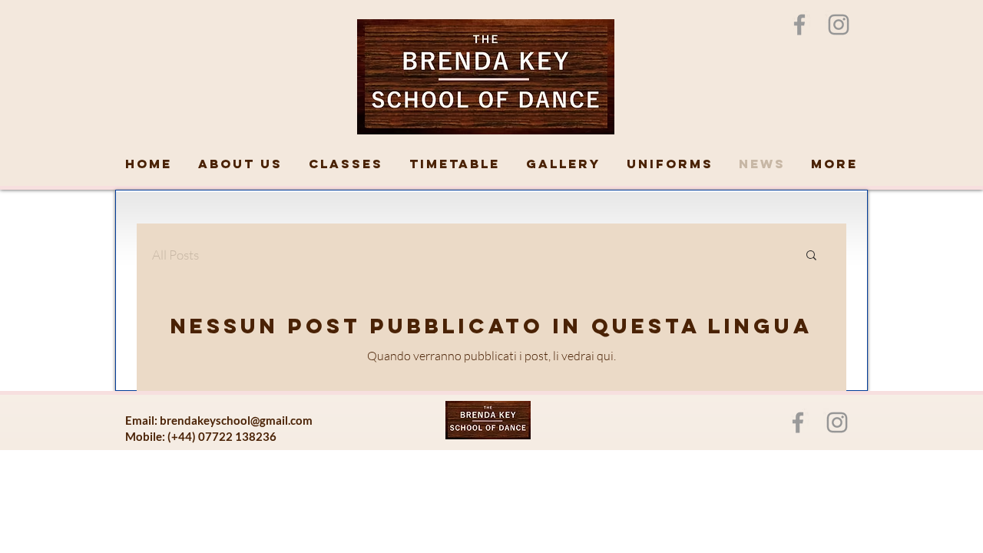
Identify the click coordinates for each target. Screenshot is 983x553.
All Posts (175, 255)
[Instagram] (838, 24)
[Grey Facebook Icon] (799, 24)
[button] (811, 256)
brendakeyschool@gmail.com (236, 420)
